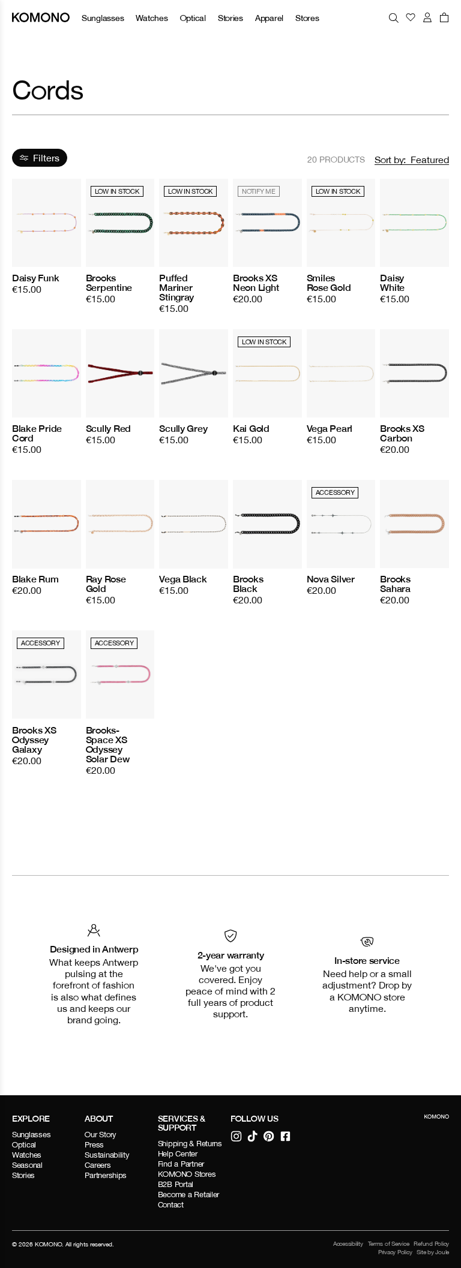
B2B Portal (175, 1184)
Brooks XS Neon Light (256, 282)
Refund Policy (431, 1243)
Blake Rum (35, 579)
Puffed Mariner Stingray (176, 287)
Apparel (269, 18)
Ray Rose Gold (106, 583)
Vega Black (182, 579)
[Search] (394, 17)
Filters (46, 157)
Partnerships (106, 1175)
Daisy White (392, 282)
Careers (97, 1165)
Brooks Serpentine (109, 282)
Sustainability (107, 1155)
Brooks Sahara (395, 583)
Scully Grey (183, 428)
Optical (193, 18)
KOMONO (48, 1244)
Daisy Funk (35, 278)
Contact (171, 1205)
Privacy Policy (395, 1252)
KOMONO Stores (187, 1174)
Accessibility (348, 1243)
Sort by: (390, 159)
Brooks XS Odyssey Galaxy (34, 739)
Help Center (177, 1154)
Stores (307, 18)
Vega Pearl (329, 428)
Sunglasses (103, 18)
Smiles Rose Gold (329, 282)
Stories (230, 18)
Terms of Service (388, 1243)
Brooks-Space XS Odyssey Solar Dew (108, 744)
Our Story (100, 1134)
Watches (151, 18)
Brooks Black (248, 583)
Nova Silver (331, 579)
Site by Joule (433, 1252)
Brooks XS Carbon (402, 433)
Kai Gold (251, 428)
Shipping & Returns (190, 1143)
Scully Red (108, 428)
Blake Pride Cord (37, 433)
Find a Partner (181, 1164)
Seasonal (27, 1165)
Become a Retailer (189, 1194)
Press (94, 1145)
